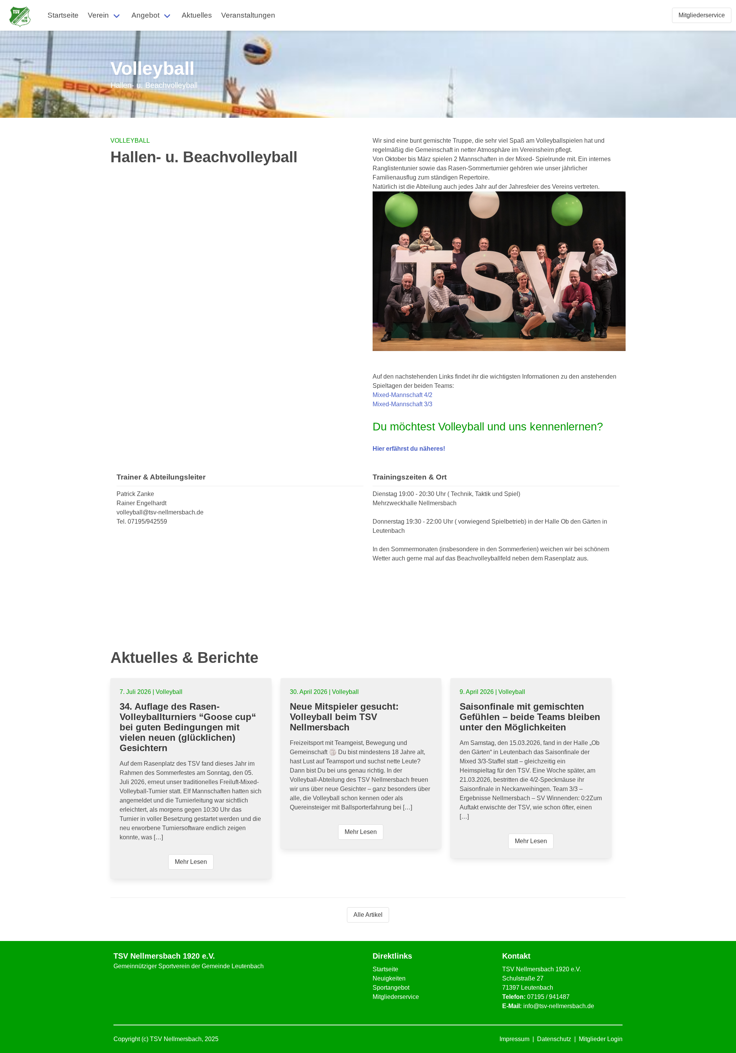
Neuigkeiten (389, 978)
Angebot (145, 15)
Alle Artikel (368, 914)
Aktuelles (197, 15)
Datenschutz (554, 1039)
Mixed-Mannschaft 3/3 (402, 404)
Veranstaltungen (248, 15)
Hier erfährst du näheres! (409, 448)
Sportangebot (391, 987)
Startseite (63, 15)
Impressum (514, 1039)
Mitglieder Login (601, 1039)
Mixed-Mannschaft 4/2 (402, 395)
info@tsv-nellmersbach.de (558, 1006)
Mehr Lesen (191, 862)
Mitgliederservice (396, 997)
